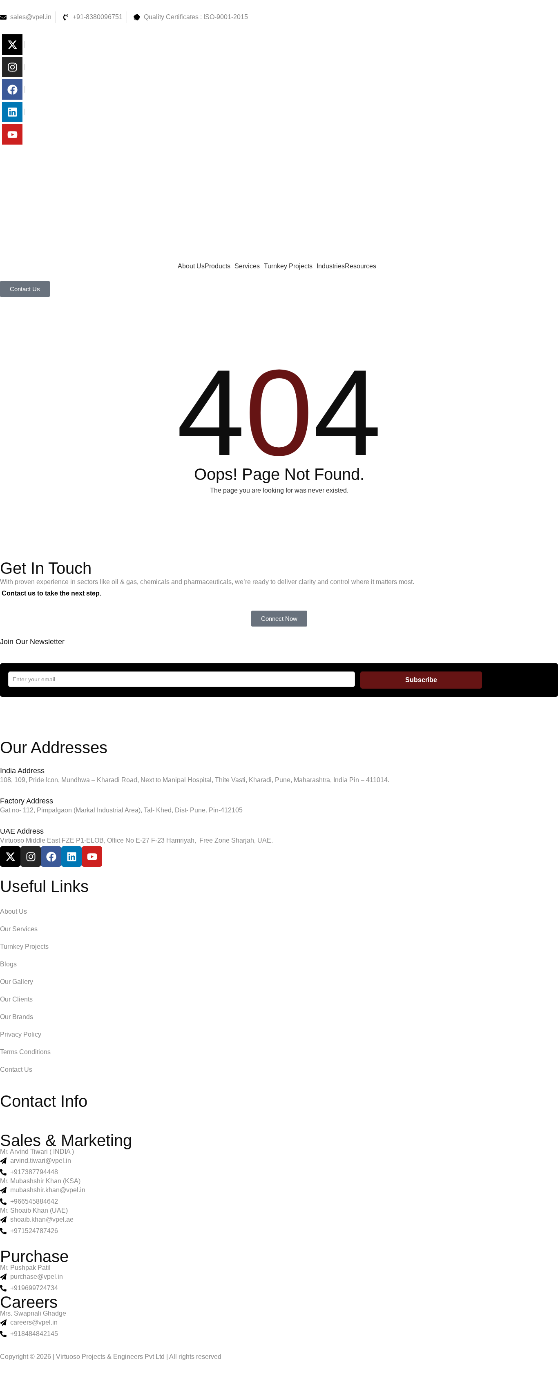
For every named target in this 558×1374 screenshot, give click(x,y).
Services (247, 266)
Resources (360, 266)
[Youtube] (12, 134)
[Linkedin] (12, 112)
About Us (191, 266)
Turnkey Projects (288, 266)
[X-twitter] (12, 44)
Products (217, 266)
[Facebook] (12, 89)
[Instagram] (12, 67)
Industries (331, 266)
